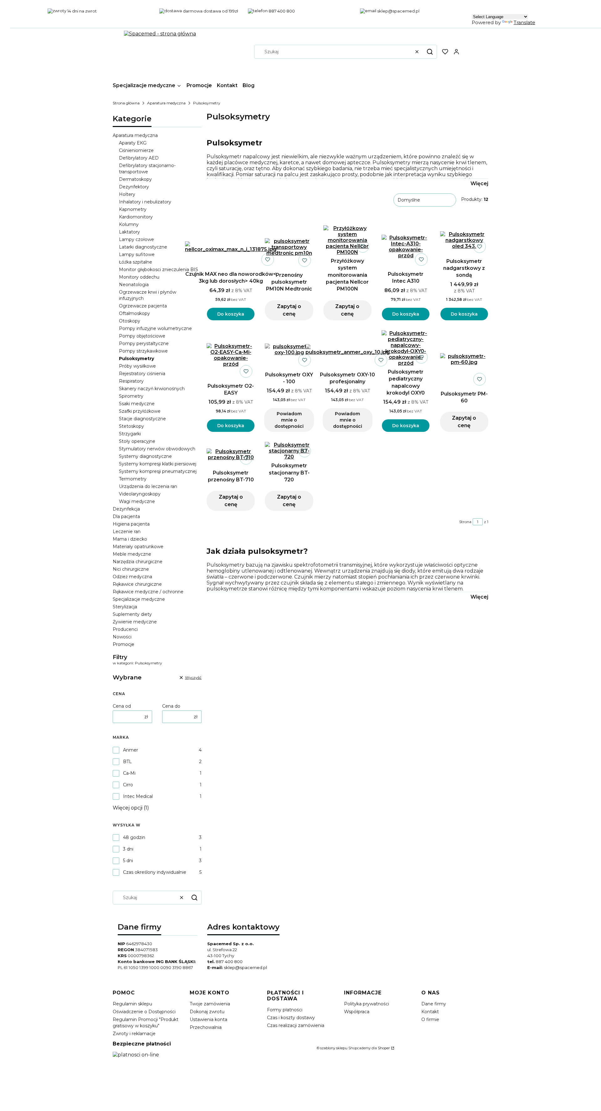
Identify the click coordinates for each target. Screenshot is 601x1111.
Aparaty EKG (132, 143)
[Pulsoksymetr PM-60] (464, 359)
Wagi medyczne (137, 501)
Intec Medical (138, 796)
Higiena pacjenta (131, 524)
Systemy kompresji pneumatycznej (158, 471)
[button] (429, 51)
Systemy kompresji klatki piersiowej (157, 464)
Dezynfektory (134, 187)
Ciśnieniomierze (136, 150)
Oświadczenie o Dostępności (144, 1011)
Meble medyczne (132, 554)
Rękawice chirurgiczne (137, 584)
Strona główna (126, 103)
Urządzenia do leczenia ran (148, 486)
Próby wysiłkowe (137, 366)
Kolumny (129, 224)
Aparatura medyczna (166, 103)
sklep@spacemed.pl (245, 967)
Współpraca (356, 1011)
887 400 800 (229, 961)
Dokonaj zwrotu (207, 1011)
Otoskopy (129, 321)
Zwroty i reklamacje (134, 1033)
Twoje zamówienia (210, 1004)
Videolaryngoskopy (140, 494)
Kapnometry (132, 209)
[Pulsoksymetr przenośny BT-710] (231, 454)
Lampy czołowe (136, 239)
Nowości (122, 637)
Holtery (127, 194)
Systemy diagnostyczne (145, 456)
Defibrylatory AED (139, 158)
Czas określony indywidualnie (154, 872)
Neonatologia (134, 284)
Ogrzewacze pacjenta (143, 306)
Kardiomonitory (136, 217)
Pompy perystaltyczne (144, 343)
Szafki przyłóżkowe (140, 411)
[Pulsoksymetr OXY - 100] (289, 349)
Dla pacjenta (126, 516)
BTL (127, 761)
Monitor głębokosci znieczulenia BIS (158, 269)
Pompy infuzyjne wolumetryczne (155, 328)
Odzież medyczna (132, 576)
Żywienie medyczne (135, 622)
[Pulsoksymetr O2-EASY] (231, 355)
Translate (524, 22)
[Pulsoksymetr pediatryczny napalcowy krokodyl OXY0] (406, 348)
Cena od (122, 706)
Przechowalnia (206, 1027)
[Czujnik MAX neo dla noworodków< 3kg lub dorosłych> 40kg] (230, 246)
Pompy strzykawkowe (143, 351)
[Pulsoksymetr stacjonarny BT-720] (289, 451)
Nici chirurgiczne (131, 569)
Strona (465, 521)
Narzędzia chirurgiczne (137, 561)
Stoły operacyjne (137, 441)
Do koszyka (230, 314)
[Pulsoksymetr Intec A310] (406, 247)
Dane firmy (433, 1004)
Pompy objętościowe (142, 336)
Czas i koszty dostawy (291, 1017)
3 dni (128, 849)
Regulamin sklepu (132, 1004)
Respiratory (131, 381)
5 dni (128, 860)
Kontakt (430, 1011)
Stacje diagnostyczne (142, 419)
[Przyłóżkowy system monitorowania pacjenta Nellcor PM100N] (347, 240)
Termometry (132, 479)
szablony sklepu (333, 1048)
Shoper (384, 1048)
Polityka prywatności (366, 1004)
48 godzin (134, 837)
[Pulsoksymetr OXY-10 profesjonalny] (348, 349)
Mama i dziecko (130, 539)
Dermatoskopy (135, 179)
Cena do (171, 706)
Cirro (128, 785)
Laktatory (129, 232)
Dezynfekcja (126, 509)
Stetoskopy (131, 426)
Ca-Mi (129, 773)
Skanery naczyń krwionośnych (152, 388)
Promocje (123, 644)
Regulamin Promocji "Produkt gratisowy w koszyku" (145, 1023)
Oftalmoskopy (134, 313)
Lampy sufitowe (137, 254)
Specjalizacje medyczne (139, 599)
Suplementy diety (132, 614)
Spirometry (131, 396)
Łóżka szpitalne (135, 262)
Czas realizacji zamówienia (295, 1025)
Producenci (125, 629)
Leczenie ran (127, 531)
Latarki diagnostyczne (143, 247)
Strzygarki (130, 434)
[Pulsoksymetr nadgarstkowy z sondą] (464, 240)
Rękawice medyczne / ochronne (148, 592)
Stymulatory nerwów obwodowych (157, 449)
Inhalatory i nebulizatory (145, 202)
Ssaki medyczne (137, 403)
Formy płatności (284, 1010)
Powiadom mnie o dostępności (289, 420)
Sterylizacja (125, 607)
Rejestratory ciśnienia (142, 373)
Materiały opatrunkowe (138, 546)
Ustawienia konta (208, 1019)
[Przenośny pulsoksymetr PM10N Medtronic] (289, 247)
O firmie (430, 1019)
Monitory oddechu (139, 277)
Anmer (130, 750)
